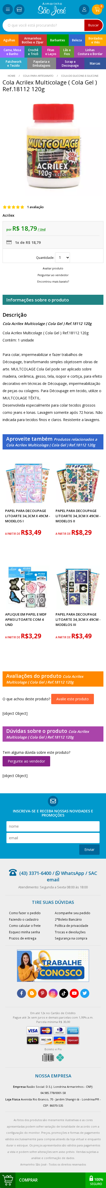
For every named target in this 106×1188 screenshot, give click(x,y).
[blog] (32, 993)
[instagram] (53, 993)
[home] (52, 14)
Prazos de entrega (22, 938)
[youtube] (74, 993)
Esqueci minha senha (24, 932)
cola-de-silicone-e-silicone (79, 75)
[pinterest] (42, 993)
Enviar (89, 849)
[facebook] (21, 993)
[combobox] (53, 25)
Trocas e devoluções (70, 932)
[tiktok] (63, 993)
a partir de (13, 533)
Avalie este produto (72, 698)
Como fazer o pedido (25, 913)
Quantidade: (45, 257)
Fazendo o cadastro (24, 919)
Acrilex (8, 215)
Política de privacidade (71, 925)
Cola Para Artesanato (38, 75)
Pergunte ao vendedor (26, 761)
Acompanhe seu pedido (72, 913)
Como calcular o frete (25, 925)
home (12, 75)
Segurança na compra (71, 938)
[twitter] (84, 993)
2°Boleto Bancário (68, 919)
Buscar (93, 25)
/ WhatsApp (67, 873)
